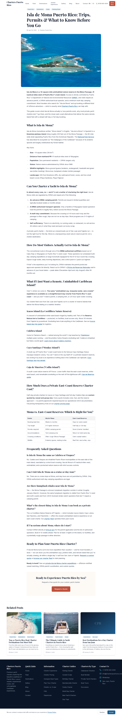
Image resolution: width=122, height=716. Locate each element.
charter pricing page (62, 404)
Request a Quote (61, 589)
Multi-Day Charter (68, 691)
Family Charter (67, 687)
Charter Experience (54, 3)
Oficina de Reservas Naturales (78, 267)
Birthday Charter (68, 679)
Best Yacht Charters (69, 695)
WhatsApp (106, 677)
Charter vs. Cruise (50, 687)
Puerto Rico (31, 9)
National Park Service (86, 137)
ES (93, 3)
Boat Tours (85, 683)
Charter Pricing (49, 675)
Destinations (43, 3)
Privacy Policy (52, 712)
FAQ (45, 691)
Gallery (63, 3)
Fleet (34, 3)
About (77, 3)
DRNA (74, 98)
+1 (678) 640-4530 (109, 670)
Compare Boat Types (51, 679)
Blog (70, 3)
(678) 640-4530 (103, 3)
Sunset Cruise (67, 675)
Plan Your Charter (50, 683)
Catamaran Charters (88, 671)
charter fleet (49, 519)
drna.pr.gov (50, 530)
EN (89, 3)
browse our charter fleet (43, 558)
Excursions (85, 687)
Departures (48, 695)
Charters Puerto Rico (15, 3)
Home (27, 3)
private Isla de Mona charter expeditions (60, 563)
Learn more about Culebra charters (57, 341)
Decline (102, 712)
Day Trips (65, 699)
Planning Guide (56, 9)
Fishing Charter (67, 671)
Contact (85, 3)
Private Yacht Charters (88, 679)
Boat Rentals (85, 675)
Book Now (112, 3)
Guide (47, 9)
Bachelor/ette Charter (69, 683)
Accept (111, 712)
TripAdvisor (85, 335)
